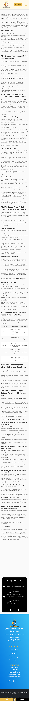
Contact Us (14, 610)
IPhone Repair (14, 651)
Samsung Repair (14, 649)
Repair (22, 699)
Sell (7, 699)
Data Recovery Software (14, 658)
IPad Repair (14, 653)
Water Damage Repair (14, 655)
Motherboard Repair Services (14, 660)
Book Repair (18, 4)
